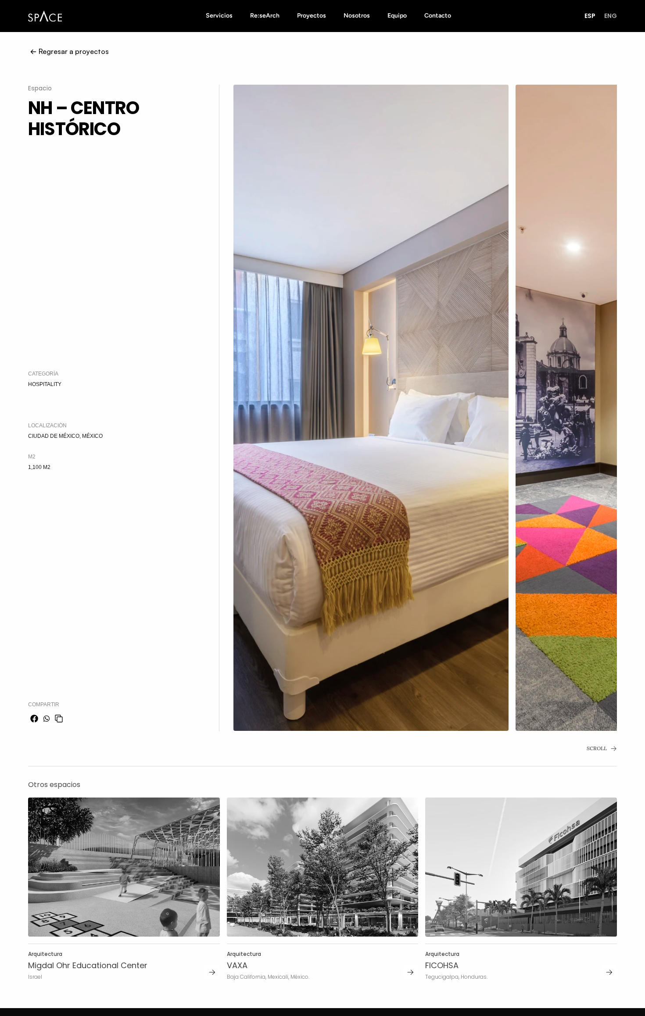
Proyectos (311, 15)
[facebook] (34, 718)
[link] (212, 972)
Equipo (397, 15)
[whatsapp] (46, 718)
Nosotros (357, 15)
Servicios (219, 15)
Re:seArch (265, 15)
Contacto (437, 15)
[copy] (59, 718)
